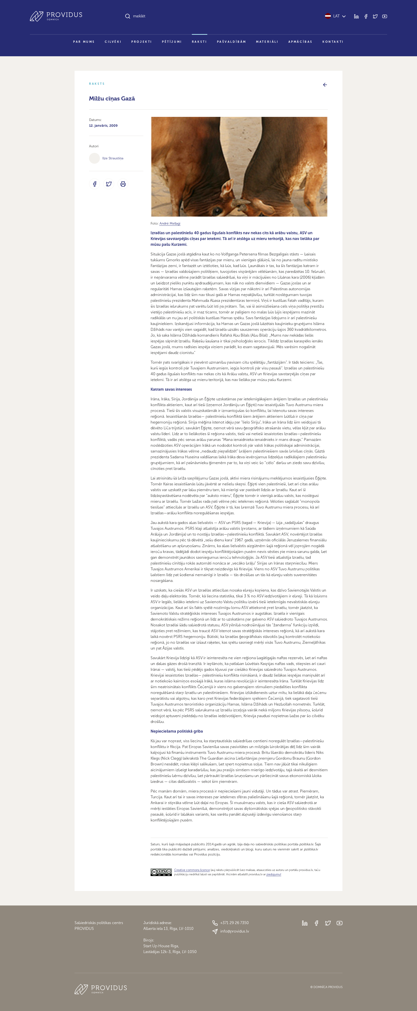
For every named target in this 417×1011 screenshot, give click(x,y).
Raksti (199, 41)
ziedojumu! (273, 874)
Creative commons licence (192, 870)
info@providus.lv (234, 931)
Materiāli (267, 41)
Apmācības (300, 41)
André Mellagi (170, 223)
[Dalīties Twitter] (108, 183)
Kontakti (333, 41)
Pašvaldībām (232, 41)
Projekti (141, 41)
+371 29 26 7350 (234, 922)
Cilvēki (113, 41)
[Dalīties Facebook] (94, 183)
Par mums (84, 41)
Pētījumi (172, 41)
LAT (336, 16)
